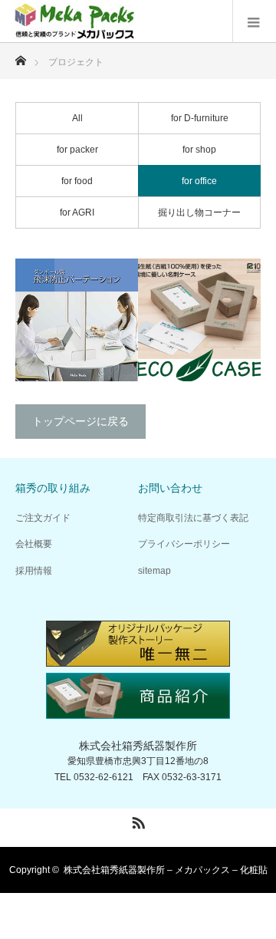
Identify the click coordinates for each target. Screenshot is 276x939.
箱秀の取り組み (52, 488)
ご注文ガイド (43, 517)
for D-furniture (199, 118)
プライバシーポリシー (184, 544)
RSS (136, 820)
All (77, 118)
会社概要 (33, 544)
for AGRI (77, 212)
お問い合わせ (170, 488)
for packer (77, 149)
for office (199, 181)
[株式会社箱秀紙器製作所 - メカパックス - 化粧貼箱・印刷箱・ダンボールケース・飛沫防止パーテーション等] (76, 21)
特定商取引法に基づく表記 (193, 517)
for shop (199, 149)
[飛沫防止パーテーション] (76, 320)
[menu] (254, 21)
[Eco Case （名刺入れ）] (199, 320)
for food (77, 181)
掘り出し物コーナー (199, 212)
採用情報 (33, 570)
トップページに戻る (80, 421)
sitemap (154, 570)
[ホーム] (20, 56)
